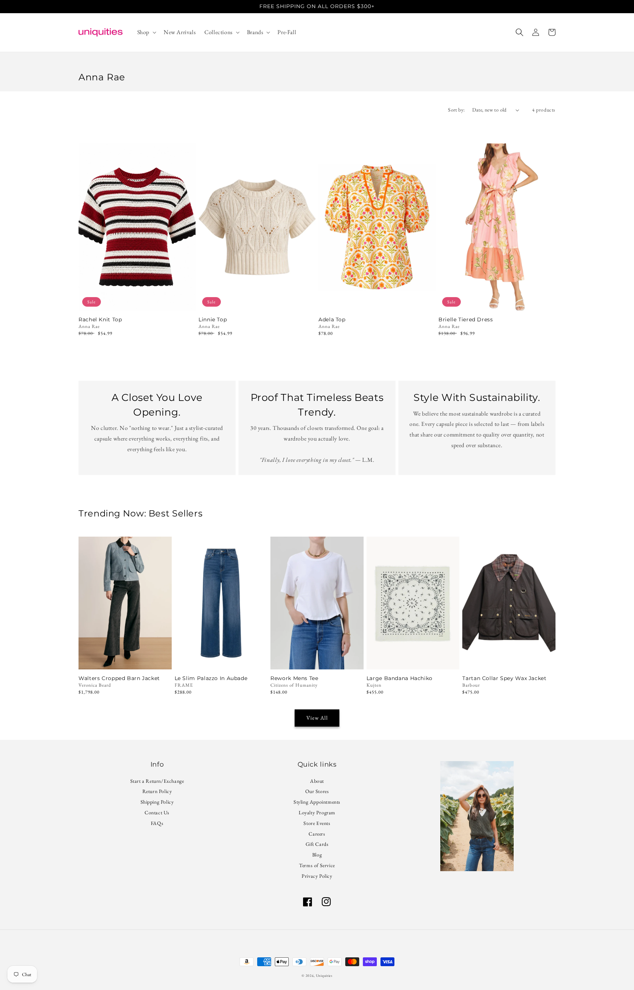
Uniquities (324, 975)
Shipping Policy (157, 802)
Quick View (137, 301)
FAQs (157, 823)
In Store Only (125, 659)
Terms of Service (317, 865)
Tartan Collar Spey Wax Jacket (504, 678)
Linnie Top (212, 319)
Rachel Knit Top (100, 319)
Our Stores (317, 791)
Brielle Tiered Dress (465, 319)
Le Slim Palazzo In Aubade (211, 678)
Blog (317, 854)
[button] (146, 32)
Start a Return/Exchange (157, 782)
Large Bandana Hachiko (400, 678)
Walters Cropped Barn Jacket (119, 678)
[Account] (536, 32)
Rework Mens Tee (294, 678)
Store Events (316, 823)
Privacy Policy (317, 876)
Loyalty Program (317, 812)
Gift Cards (317, 844)
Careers (317, 834)
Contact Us (157, 812)
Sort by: (456, 109)
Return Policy (157, 791)
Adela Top (332, 319)
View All (317, 717)
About (317, 782)
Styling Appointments (317, 802)
